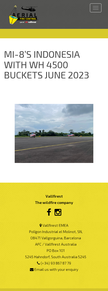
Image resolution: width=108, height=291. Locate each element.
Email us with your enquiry (56, 269)
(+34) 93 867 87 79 (56, 263)
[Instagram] (58, 213)
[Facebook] (49, 213)
